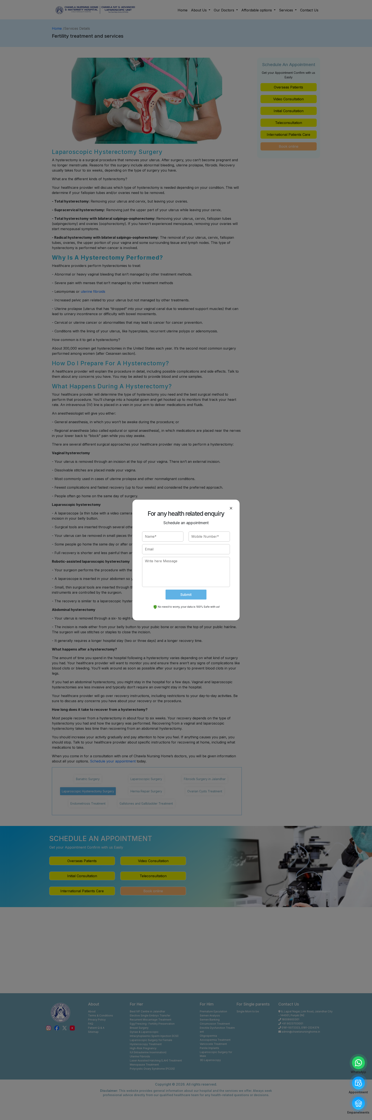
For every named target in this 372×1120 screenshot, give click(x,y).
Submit (186, 594)
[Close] (231, 508)
